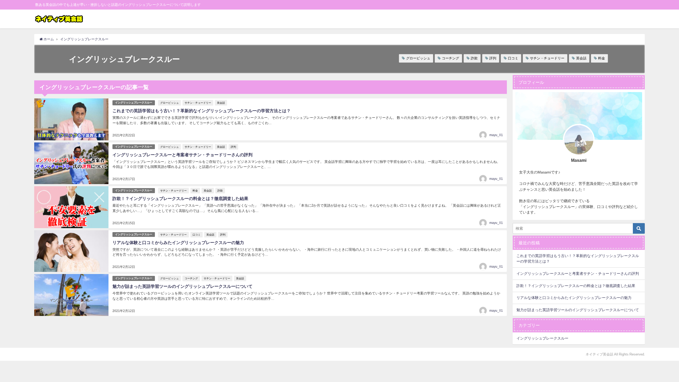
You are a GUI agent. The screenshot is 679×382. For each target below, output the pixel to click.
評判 (492, 58)
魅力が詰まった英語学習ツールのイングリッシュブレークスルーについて (182, 286)
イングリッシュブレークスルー (133, 102)
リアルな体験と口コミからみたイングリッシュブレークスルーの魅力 (178, 242)
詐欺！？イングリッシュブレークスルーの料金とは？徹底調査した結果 (180, 198)
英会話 (581, 58)
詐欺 (474, 58)
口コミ (513, 58)
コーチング (450, 58)
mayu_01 (496, 135)
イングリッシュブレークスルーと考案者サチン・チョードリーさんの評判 (182, 155)
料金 (601, 58)
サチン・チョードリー (547, 58)
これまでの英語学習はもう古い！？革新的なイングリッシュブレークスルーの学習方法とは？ (201, 110)
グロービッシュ (418, 58)
